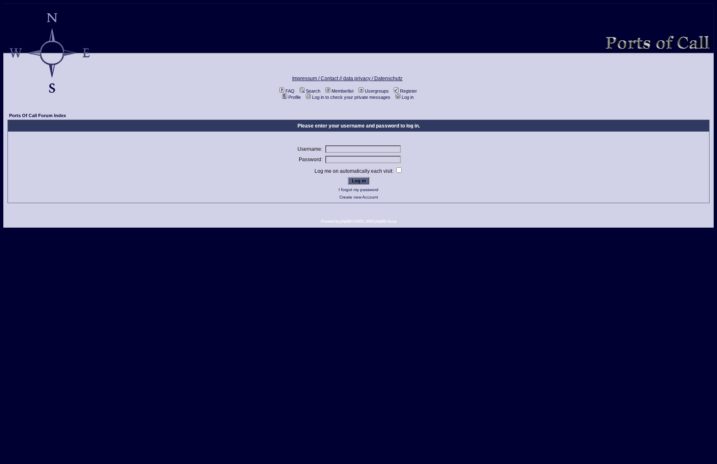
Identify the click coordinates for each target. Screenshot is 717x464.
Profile (294, 97)
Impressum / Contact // (317, 78)
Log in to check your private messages (351, 97)
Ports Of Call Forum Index (37, 115)
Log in (408, 97)
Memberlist (343, 90)
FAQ (290, 90)
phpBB (345, 221)
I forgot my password (358, 189)
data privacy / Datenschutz (372, 78)
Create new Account (358, 197)
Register (408, 90)
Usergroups (377, 90)
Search (313, 90)
